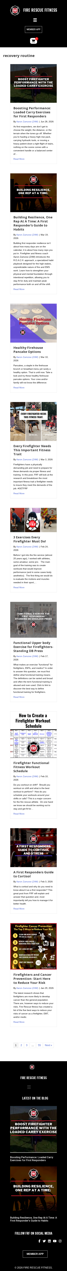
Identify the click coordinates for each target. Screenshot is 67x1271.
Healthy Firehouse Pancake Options (28, 350)
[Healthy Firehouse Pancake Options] (33, 323)
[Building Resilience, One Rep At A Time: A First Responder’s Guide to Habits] (33, 192)
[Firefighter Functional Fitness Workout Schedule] (33, 734)
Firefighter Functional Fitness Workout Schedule (31, 767)
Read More (18, 159)
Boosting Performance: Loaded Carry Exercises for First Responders (32, 112)
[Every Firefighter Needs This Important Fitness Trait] (33, 421)
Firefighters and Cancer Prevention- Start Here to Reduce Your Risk (32, 978)
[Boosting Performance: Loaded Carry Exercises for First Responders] (33, 83)
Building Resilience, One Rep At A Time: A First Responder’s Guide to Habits (33, 223)
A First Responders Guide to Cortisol (33, 874)
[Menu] (35, 20)
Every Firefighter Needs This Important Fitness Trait (32, 450)
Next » (48, 1045)
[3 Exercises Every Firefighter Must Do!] (33, 519)
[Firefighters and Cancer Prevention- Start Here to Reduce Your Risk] (33, 946)
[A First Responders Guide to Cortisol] (33, 847)
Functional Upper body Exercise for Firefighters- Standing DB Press (33, 647)
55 (39, 1045)
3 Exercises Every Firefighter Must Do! (29, 539)
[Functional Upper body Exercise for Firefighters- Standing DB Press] (33, 619)
